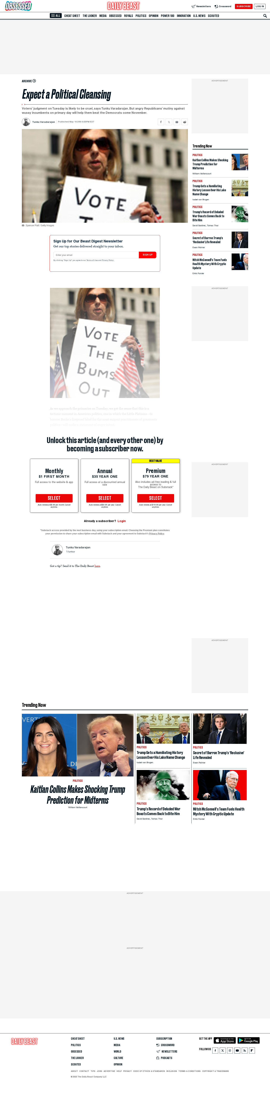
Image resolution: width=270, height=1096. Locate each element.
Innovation (184, 15)
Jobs (99, 1071)
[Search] (265, 16)
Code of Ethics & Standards (149, 1071)
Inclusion (171, 1071)
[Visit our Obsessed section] (30, 6)
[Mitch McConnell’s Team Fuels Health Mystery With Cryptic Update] (240, 269)
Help (119, 1071)
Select (54, 498)
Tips (93, 1071)
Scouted (213, 15)
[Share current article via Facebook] (161, 122)
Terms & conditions (189, 1071)
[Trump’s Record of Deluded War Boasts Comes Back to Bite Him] (240, 221)
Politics (141, 15)
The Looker (90, 15)
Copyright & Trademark (215, 1071)
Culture (118, 1058)
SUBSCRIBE (244, 6)
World (117, 1051)
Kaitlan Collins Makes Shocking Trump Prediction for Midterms (77, 794)
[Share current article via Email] (177, 122)
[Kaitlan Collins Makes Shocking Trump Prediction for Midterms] (240, 169)
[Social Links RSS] (245, 1051)
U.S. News (199, 15)
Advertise (109, 1071)
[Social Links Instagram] (230, 1051)
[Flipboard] (252, 1051)
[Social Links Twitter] (223, 1051)
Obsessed (115, 15)
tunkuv (71, 552)
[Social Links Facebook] (215, 1051)
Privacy (127, 1071)
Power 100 (167, 15)
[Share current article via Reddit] (184, 122)
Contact (84, 1071)
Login (122, 521)
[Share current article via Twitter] (169, 122)
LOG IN (260, 6)
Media (103, 15)
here (97, 566)
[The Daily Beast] (123, 6)
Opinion (153, 15)
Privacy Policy (108, 260)
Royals (128, 15)
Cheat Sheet (72, 15)
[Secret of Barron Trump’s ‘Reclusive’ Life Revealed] (240, 247)
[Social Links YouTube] (237, 1051)
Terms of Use (92, 260)
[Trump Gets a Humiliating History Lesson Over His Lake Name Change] (240, 195)
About (74, 1071)
